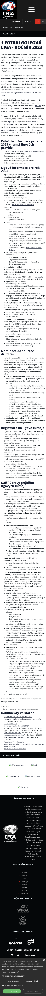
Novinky (24, 872)
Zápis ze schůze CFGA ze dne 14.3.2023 (18, 717)
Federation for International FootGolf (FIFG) (33, 857)
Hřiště (24, 884)
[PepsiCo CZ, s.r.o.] (32, 776)
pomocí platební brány (10, 130)
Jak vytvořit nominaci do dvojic (23, 205)
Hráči (24, 888)
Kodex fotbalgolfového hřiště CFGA (16, 726)
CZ (38, 21)
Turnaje (24, 881)
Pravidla (24, 894)
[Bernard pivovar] (13, 776)
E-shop (24, 875)
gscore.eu (10, 124)
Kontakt (28, 21)
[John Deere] (23, 787)
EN (43, 21)
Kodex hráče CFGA (10, 724)
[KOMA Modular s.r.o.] (17, 765)
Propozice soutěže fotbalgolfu (15, 735)
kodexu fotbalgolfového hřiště (33, 151)
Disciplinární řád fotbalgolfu (14, 742)
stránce (28, 305)
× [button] (44, 960)
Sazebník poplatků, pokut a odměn (16, 737)
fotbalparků (32, 122)
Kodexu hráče (16, 151)
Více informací (13, 972)
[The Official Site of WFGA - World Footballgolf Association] (23, 914)
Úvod (5, 27)
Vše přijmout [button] (12, 991)
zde (27, 111)
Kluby (24, 891)
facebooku (21, 68)
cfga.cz (10, 122)
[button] (23, 985)
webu (10, 68)
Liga (10, 27)
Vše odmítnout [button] (33, 991)
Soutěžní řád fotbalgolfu (12, 733)
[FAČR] (34, 765)
